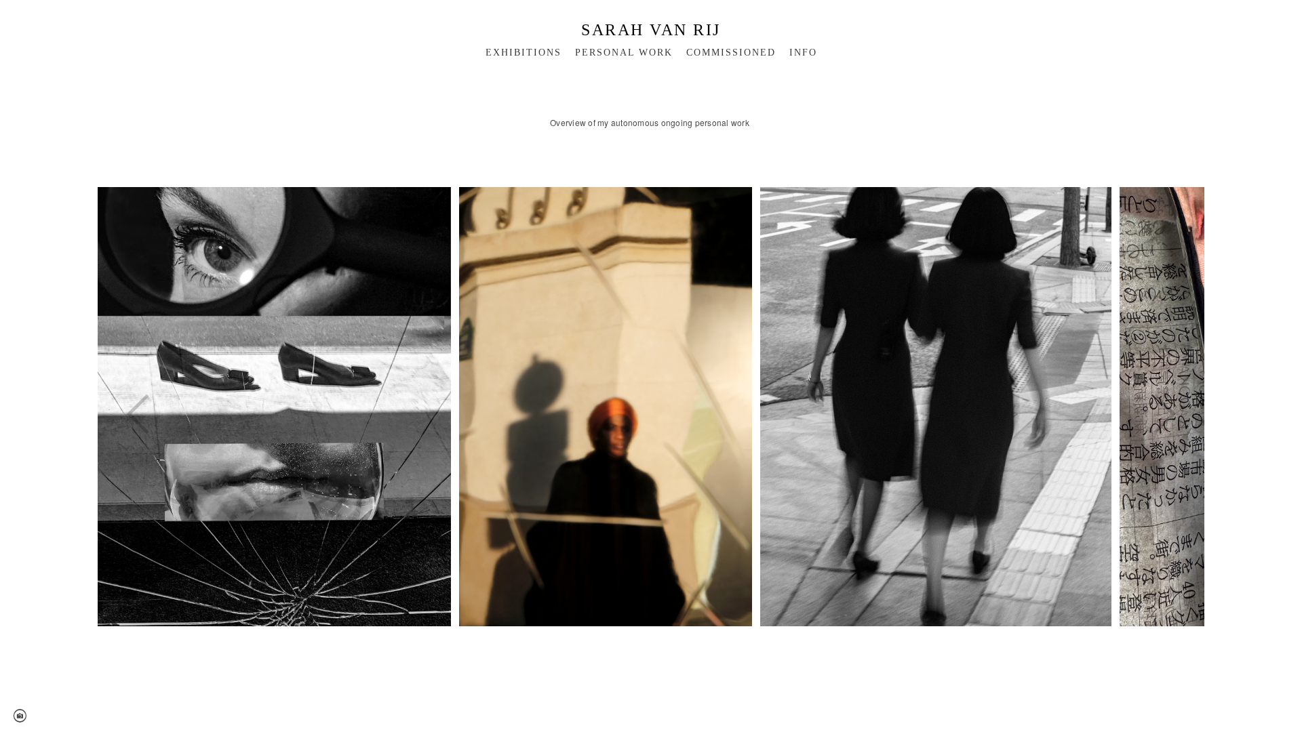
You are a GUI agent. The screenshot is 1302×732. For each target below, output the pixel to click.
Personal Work (624, 52)
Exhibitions (523, 52)
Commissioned (731, 52)
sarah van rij (651, 30)
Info (803, 52)
